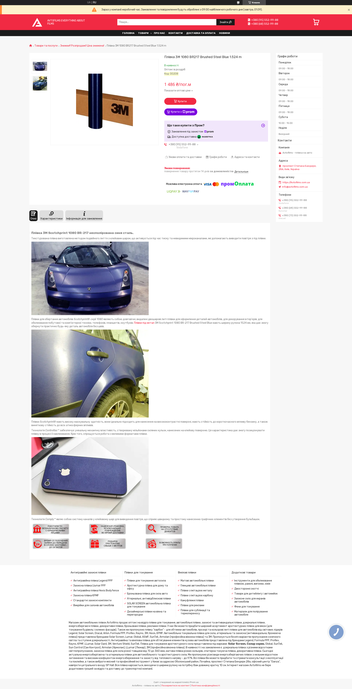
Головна (128, 33)
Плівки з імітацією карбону (197, 595)
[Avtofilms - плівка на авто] (37, 22)
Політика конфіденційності (205, 685)
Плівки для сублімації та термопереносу (195, 612)
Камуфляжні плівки (192, 600)
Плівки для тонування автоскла (146, 580)
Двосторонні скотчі (246, 588)
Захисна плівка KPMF (86, 595)
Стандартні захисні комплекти (92, 600)
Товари (143, 33)
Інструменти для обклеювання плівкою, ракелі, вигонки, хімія (253, 582)
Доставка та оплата (200, 33)
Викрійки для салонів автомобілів (93, 605)
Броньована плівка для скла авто (147, 593)
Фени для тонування (247, 606)
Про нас (159, 33)
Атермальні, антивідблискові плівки (149, 598)
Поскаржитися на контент (176, 685)
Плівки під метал (144, 322)
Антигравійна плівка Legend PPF (93, 580)
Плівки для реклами (192, 605)
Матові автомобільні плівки (197, 580)
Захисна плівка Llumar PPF (89, 585)
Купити (182, 101)
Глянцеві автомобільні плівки (198, 585)
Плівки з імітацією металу (196, 590)
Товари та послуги (46, 45)
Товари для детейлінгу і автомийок (256, 593)
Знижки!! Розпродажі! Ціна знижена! (82, 45)
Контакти (175, 33)
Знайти (224, 22)
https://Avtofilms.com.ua (296, 182)
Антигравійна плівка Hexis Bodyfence (96, 590)
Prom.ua (194, 682)
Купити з (176, 111)
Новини (224, 33)
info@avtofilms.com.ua (295, 186)
